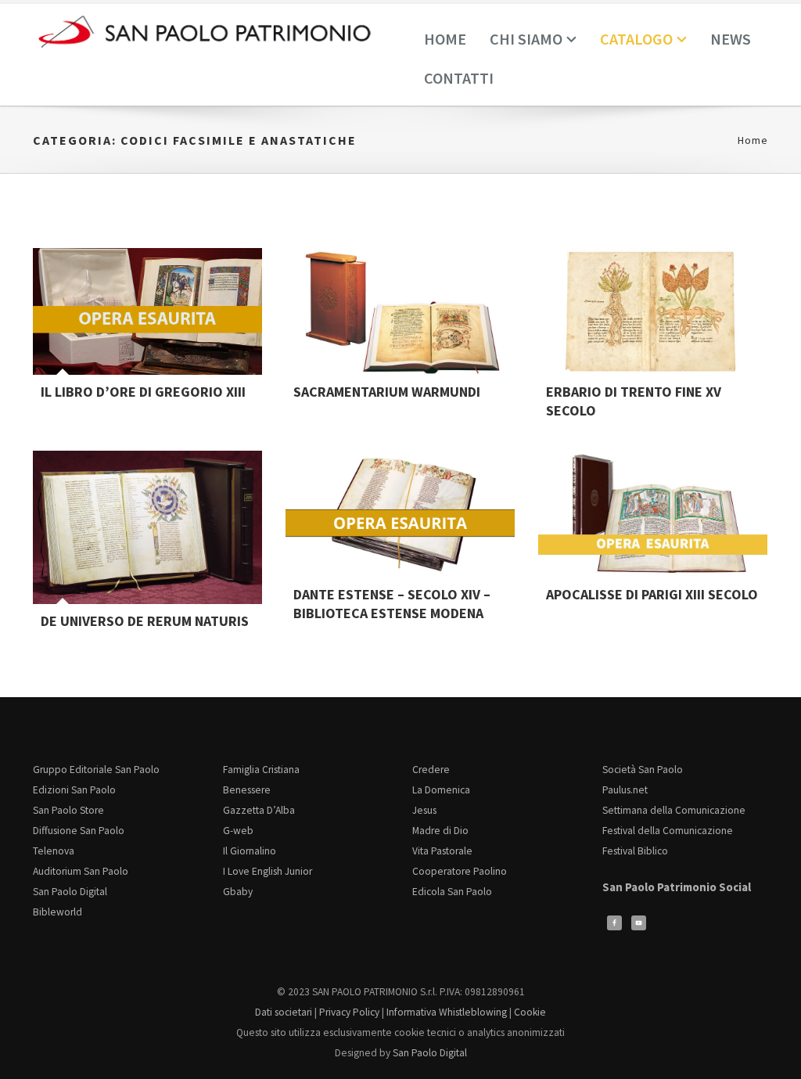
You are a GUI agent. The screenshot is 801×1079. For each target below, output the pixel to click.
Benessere (247, 790)
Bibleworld (57, 912)
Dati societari (283, 1012)
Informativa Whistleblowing (446, 1012)
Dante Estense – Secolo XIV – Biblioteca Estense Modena (391, 603)
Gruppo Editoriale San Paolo (96, 769)
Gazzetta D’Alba (259, 810)
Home (445, 39)
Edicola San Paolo (452, 891)
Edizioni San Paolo (74, 790)
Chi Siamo (526, 39)
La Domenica (441, 790)
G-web (238, 830)
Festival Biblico (635, 851)
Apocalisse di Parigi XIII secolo (652, 594)
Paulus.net (625, 790)
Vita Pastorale (442, 851)
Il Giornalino (249, 851)
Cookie (530, 1012)
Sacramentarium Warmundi (386, 392)
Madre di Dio (440, 830)
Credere (431, 769)
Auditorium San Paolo (80, 871)
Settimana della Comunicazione (673, 810)
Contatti (459, 78)
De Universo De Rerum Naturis (145, 621)
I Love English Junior (267, 871)
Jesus (424, 810)
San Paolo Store (68, 810)
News (730, 39)
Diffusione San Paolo (78, 830)
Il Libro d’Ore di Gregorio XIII (143, 392)
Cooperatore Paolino (459, 871)
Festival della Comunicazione (667, 830)
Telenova (53, 851)
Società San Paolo (642, 769)
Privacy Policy (349, 1012)
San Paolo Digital (70, 891)
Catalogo (636, 39)
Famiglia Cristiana (261, 769)
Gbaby (238, 891)
